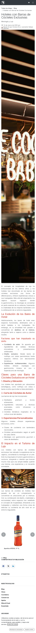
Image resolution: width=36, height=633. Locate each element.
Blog (15, 8)
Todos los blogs (6, 8)
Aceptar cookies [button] (29, 629)
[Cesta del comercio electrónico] (28, 2)
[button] (3, 534)
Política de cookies (12, 624)
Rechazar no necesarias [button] (16, 629)
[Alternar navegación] (33, 2)
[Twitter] (8, 566)
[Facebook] (3, 566)
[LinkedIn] (13, 566)
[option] (18, 534)
